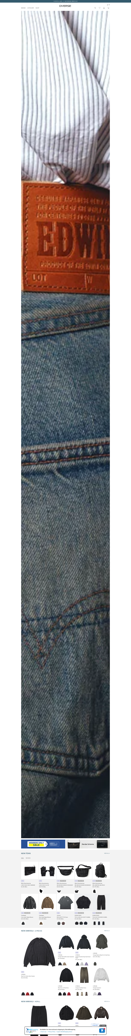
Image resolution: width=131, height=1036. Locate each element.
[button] (92, 835)
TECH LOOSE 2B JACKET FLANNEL (82, 917)
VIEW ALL (107, 853)
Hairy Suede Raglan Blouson (45, 917)
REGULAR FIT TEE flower (62, 917)
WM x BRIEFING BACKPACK (99, 885)
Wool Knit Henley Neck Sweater (28, 976)
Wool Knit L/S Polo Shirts (63, 987)
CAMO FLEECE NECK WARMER (28, 885)
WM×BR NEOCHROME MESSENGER (83, 885)
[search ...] (95, 7)
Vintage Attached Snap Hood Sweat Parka (82, 957)
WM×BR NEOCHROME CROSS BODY (65, 885)
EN (109, 4)
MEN (22, 858)
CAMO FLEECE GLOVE (44, 885)
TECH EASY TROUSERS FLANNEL (100, 917)
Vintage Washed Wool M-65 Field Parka (101, 955)
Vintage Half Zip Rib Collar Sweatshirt (66, 956)
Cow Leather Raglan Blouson (27, 917)
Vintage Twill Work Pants (80, 987)
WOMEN (28, 858)
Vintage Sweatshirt (97, 987)
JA (107, 4)
